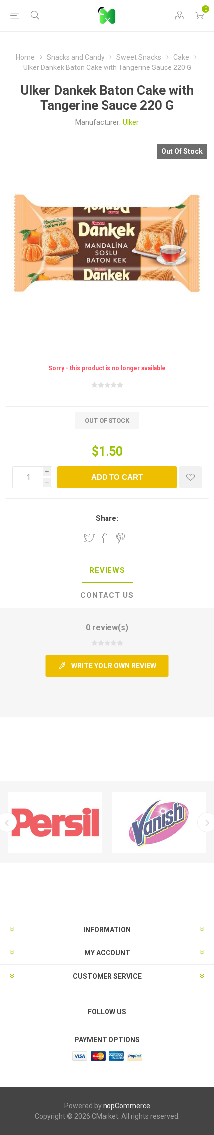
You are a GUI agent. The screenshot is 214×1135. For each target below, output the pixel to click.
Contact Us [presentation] (107, 595)
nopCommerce (126, 1106)
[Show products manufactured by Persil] (55, 822)
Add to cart (117, 477)
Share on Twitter (89, 538)
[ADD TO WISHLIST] (190, 477)
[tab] (107, 570)
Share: (107, 518)
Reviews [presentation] (107, 570)
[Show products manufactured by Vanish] (159, 822)
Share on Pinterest (120, 538)
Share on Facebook (105, 538)
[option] (55, 822)
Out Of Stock (182, 151)
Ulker (131, 122)
